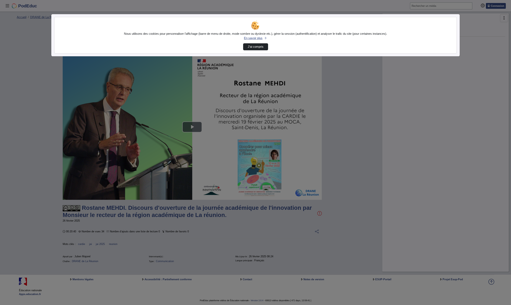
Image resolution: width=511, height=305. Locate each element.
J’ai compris (255, 46)
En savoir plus (253, 38)
